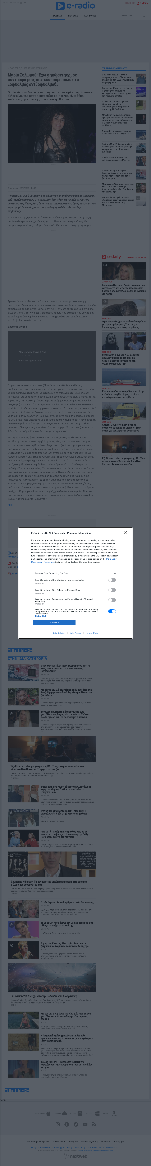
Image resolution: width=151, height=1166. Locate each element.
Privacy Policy (92, 633)
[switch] (112, 580)
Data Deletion (58, 633)
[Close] (126, 533)
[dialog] (75, 583)
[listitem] (75, 573)
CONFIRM (54, 622)
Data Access (75, 633)
